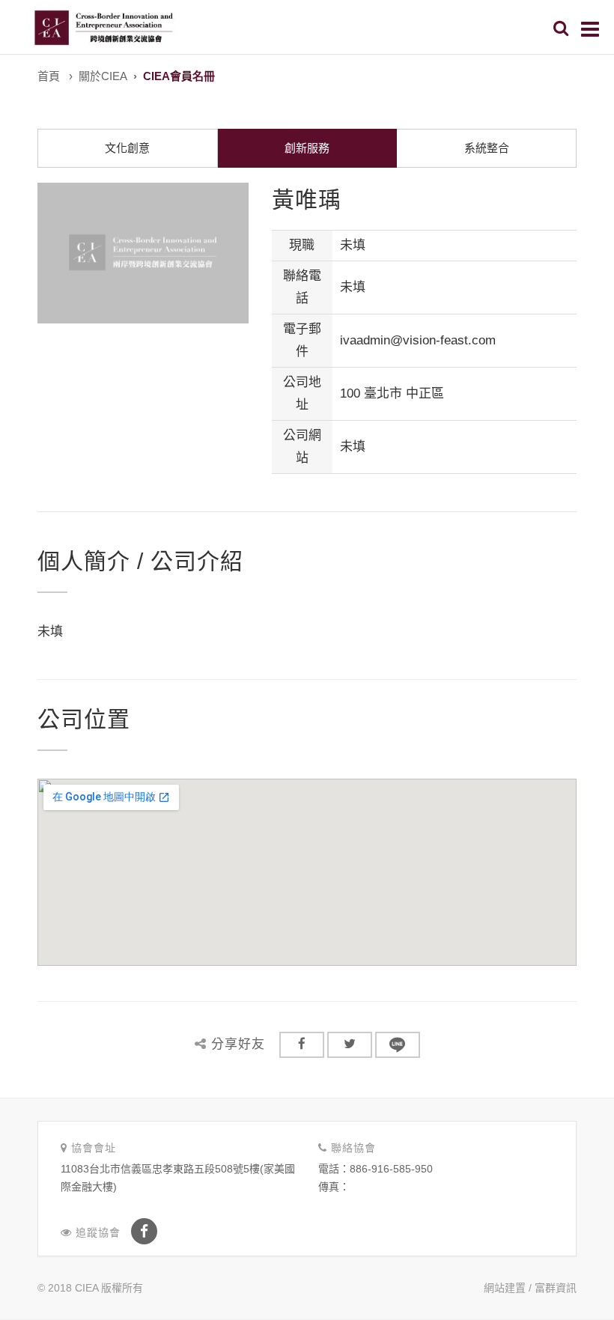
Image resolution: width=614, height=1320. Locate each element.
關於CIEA (103, 76)
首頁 (48, 76)
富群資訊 (556, 1288)
